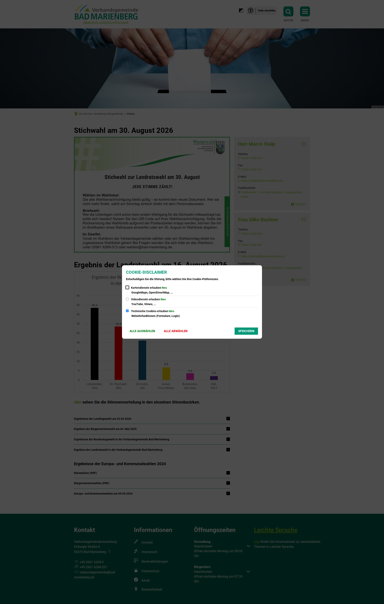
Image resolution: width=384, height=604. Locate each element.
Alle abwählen (176, 331)
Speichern (246, 331)
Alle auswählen (142, 331)
